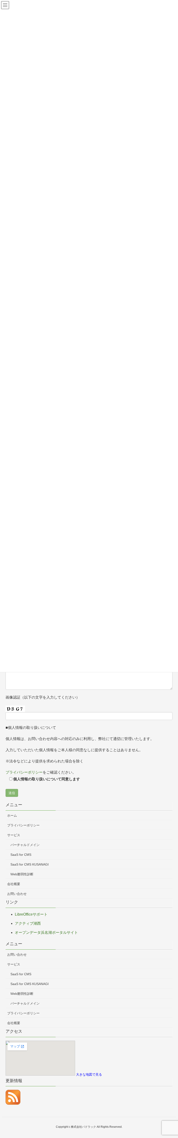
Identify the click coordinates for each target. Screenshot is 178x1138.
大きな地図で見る (89, 1074)
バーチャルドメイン (25, 845)
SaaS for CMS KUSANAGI (29, 864)
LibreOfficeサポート (31, 914)
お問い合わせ (17, 894)
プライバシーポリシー (24, 772)
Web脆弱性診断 (21, 874)
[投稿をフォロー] (13, 1097)
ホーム (12, 815)
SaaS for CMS (20, 854)
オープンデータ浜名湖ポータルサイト (46, 932)
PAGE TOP (169, 1099)
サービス (13, 835)
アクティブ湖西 (28, 923)
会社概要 (13, 884)
